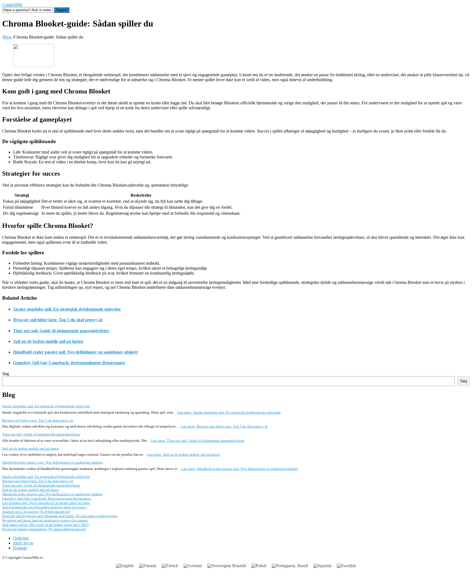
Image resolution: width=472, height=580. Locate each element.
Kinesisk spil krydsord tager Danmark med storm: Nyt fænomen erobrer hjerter (59, 516)
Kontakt (20, 548)
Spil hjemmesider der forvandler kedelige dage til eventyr (44, 507)
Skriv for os (23, 543)
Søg (5, 373)
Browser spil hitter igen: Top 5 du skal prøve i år (58, 319)
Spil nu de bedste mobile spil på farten (48, 341)
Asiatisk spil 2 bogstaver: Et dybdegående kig (36, 512)
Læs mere (229, 412)
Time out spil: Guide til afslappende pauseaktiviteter (61, 330)
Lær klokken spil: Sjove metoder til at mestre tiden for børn (46, 503)
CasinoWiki (12, 4)
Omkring (21, 538)
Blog (7, 37)
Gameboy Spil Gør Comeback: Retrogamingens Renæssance (69, 362)
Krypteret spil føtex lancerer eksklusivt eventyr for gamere (45, 520)
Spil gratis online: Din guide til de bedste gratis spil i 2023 (45, 525)
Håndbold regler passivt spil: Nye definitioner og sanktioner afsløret (75, 352)
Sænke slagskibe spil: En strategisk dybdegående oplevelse (67, 309)
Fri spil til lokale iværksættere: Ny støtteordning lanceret (44, 529)
